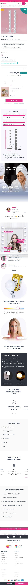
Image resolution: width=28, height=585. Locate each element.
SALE (16, 553)
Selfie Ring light (4, 557)
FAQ (15, 559)
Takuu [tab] (4, 446)
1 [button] (12, 413)
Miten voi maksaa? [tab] (7, 516)
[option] (14, 1)
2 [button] (13, 201)
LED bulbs (3, 559)
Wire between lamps (5, 57)
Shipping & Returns (19, 557)
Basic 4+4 (3, 576)
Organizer (3, 555)
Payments (17, 561)
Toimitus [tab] (5, 442)
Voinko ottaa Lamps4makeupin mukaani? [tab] (12, 505)
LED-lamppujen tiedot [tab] (8, 430)
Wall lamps (16, 572)
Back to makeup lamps (15, 528)
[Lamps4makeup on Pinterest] (14, 537)
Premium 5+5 (4, 574)
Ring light (16, 574)
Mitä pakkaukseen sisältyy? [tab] (9, 509)
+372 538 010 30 (14, 542)
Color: (3, 52)
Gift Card (3, 561)
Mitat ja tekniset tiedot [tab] (8, 427)
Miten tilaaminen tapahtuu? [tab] (9, 512)
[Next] (25, 21)
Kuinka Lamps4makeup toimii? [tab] (10, 497)
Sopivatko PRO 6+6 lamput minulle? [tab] (11, 493)
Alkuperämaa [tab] (6, 438)
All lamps (16, 576)
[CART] (26, 3)
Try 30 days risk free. (19, 103)
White (2, 55)
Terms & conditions (19, 563)
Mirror (2, 553)
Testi (14, 469)
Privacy (16, 565)
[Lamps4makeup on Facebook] (8, 537)
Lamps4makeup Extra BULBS (15, 88)
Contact (16, 555)
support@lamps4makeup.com (14, 540)
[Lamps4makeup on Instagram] (20, 537)
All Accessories (4, 563)
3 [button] (14, 201)
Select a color (21, 583)
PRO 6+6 (3, 572)
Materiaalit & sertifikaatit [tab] (8, 434)
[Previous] (3, 21)
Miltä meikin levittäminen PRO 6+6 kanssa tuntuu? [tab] (15, 501)
